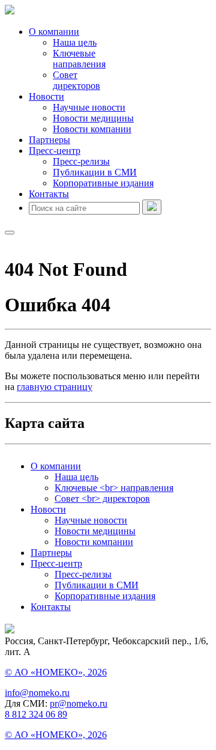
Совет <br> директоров (102, 498)
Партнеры (49, 140)
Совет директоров (76, 80)
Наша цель (75, 42)
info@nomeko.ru (37, 693)
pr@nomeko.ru (78, 703)
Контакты (49, 194)
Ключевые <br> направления (114, 488)
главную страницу (54, 387)
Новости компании (92, 129)
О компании (54, 31)
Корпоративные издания (103, 183)
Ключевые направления (79, 58)
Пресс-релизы (81, 161)
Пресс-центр (54, 150)
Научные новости (89, 107)
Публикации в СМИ (95, 172)
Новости (46, 96)
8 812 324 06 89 (36, 714)
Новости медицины (93, 118)
